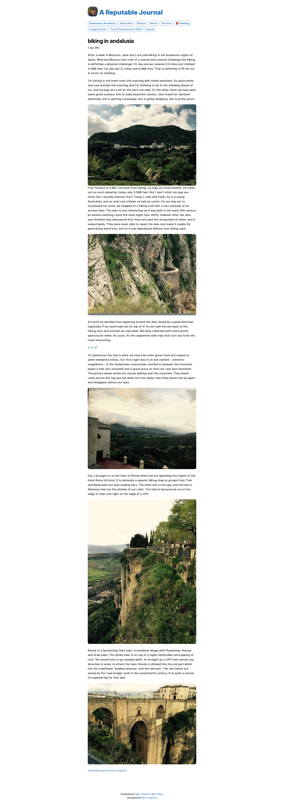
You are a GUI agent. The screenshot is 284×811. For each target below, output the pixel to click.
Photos (141, 23)
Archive (166, 23)
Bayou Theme (141, 794)
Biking (98, 770)
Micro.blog (157, 794)
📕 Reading (182, 23)
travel (91, 770)
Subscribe (126, 23)
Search (150, 29)
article (111, 770)
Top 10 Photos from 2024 (125, 29)
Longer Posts (98, 29)
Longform (121, 770)
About (153, 23)
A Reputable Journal (131, 12)
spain (105, 770)
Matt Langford (148, 797)
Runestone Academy (103, 23)
